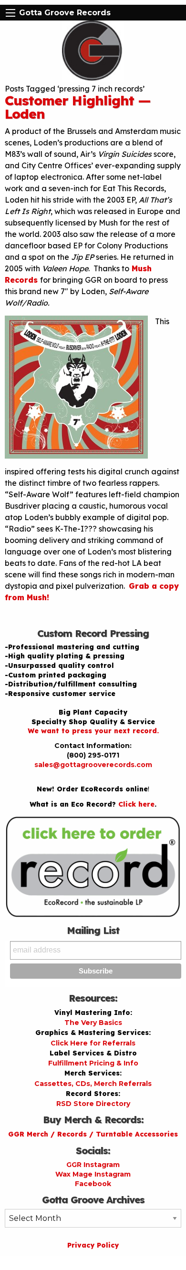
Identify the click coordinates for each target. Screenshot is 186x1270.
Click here (136, 804)
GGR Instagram (93, 1164)
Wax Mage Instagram (93, 1174)
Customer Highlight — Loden (78, 107)
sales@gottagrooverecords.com (93, 764)
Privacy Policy (93, 1245)
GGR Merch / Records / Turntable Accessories (93, 1134)
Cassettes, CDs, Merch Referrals (93, 1083)
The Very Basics (93, 1022)
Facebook (93, 1183)
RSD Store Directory (93, 1103)
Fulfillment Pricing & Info (93, 1063)
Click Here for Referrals (93, 1043)
